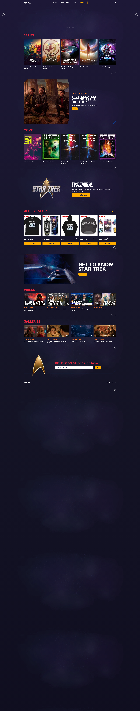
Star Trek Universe (52, 307)
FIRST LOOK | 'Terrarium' (78, 341)
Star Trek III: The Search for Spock (88, 162)
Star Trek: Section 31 (30, 162)
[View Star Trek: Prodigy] (107, 52)
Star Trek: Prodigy (104, 67)
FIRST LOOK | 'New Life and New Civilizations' (57, 342)
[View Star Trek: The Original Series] (70, 52)
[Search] (112, 2)
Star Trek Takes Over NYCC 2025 (57, 309)
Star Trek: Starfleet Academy (48, 67)
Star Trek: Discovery (86, 67)
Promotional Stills (29, 339)
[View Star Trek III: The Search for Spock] (89, 147)
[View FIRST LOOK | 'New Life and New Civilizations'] (58, 331)
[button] (27, 2)
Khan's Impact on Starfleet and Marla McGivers (33, 309)
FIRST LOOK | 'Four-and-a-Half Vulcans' (103, 342)
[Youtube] (107, 382)
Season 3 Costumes (100, 309)
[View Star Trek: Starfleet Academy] (51, 52)
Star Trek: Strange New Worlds (31, 67)
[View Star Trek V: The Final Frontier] (70, 147)
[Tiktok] (115, 382)
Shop (75, 2)
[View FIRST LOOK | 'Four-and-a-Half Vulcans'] (105, 331)
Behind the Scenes (28, 307)
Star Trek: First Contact (106, 162)
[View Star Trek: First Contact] (107, 147)
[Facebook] (109, 382)
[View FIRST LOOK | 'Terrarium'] (82, 331)
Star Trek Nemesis (48, 162)
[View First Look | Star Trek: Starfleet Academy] (35, 331)
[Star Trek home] (27, 382)
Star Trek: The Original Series (68, 67)
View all (112, 211)
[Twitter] (103, 382)
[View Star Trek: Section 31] (32, 147)
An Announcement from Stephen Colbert (80, 309)
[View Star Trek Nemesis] (51, 147)
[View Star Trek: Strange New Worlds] (32, 52)
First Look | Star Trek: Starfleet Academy (33, 342)
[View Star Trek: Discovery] (89, 52)
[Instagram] (112, 382)
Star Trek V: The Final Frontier (68, 162)
